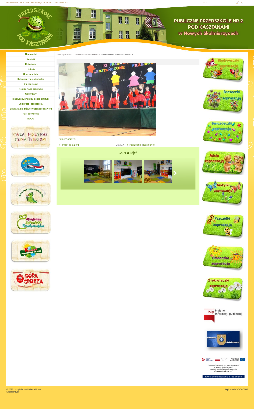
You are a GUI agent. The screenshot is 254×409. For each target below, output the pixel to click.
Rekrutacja (30, 64)
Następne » (149, 144)
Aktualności (31, 54)
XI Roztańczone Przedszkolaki (86, 55)
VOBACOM (242, 389)
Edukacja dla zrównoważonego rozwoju (31, 109)
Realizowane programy (31, 89)
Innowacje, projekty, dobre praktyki (31, 99)
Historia (31, 69)
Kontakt (31, 59)
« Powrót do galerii (69, 144)
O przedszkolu (30, 74)
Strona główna (63, 55)
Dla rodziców (31, 84)
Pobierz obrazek (67, 139)
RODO (30, 118)
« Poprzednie (134, 144)
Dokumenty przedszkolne (30, 79)
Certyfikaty (31, 94)
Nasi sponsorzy (31, 114)
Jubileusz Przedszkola (30, 104)
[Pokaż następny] (176, 173)
